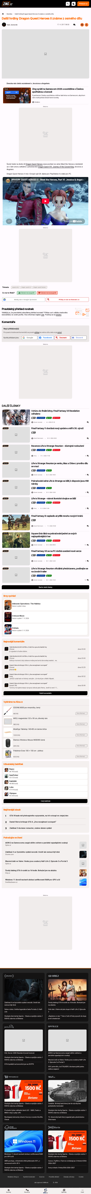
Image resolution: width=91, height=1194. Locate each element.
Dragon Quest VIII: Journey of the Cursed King (56, 167)
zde (42, 315)
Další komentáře (45, 693)
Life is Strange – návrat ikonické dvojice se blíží (53, 498)
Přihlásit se (83, 4)
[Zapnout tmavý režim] (74, 4)
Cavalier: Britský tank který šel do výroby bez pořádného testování (64, 1105)
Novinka (9, 14)
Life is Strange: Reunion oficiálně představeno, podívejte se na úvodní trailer (59, 570)
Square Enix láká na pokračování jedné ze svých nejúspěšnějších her (54, 535)
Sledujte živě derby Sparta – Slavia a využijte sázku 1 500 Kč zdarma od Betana (23, 1017)
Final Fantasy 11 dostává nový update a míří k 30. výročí (57, 428)
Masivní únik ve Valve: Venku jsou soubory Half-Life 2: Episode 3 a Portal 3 (36, 861)
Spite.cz (8, 845)
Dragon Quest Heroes (34, 164)
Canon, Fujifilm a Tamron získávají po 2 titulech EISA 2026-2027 (67, 1162)
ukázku (58, 315)
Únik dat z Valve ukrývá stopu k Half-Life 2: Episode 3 (67, 1010)
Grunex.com (9, 854)
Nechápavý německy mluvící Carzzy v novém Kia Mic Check (23, 1118)
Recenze (5, 446)
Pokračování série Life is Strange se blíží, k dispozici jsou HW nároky (60, 482)
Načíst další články (45, 587)
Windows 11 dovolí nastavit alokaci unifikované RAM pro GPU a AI (32, 880)
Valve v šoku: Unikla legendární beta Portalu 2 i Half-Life (23, 1010)
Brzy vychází (10, 596)
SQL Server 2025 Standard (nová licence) (19, 1053)
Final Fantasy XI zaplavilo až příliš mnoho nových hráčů (57, 516)
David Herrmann (38, 438)
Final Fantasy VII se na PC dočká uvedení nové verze (56, 551)
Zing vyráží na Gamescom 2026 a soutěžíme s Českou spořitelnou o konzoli (58, 90)
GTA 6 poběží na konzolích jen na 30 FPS (19, 1064)
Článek (6, 89)
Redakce (37, 102)
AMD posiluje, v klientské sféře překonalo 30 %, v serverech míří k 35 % (22, 1162)
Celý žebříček (45, 801)
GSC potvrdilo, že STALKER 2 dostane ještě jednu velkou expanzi (66, 1068)
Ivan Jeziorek (12, 25)
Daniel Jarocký (38, 422)
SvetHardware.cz (11, 882)
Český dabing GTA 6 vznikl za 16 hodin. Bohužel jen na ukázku (30, 870)
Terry (35, 456)
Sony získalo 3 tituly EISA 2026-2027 (61, 1168)
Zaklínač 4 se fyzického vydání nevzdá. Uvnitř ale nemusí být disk (32, 852)
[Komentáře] (74, 25)
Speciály (5, 498)
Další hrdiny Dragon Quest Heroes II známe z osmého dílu (34, 14)
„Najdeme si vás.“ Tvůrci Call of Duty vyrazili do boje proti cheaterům (67, 1017)
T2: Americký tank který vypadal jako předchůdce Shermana (66, 1118)
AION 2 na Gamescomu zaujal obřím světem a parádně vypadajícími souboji (36, 843)
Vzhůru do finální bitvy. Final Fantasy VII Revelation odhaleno (55, 412)
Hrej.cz (7, 873)
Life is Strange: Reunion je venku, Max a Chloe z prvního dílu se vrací (59, 465)
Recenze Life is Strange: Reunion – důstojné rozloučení (57, 446)
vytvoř (59, 332)
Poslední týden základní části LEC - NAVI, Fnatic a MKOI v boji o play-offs (22, 1111)
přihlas (37, 332)
